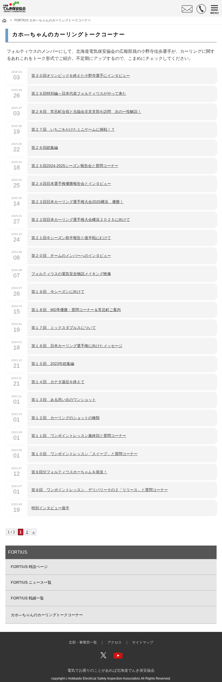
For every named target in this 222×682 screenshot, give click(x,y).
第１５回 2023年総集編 (52, 363)
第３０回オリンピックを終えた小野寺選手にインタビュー (80, 75)
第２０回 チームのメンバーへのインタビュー (71, 255)
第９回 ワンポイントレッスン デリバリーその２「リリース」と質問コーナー (99, 490)
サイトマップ (142, 642)
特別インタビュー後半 (50, 508)
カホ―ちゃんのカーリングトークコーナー (47, 615)
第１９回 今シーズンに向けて (57, 291)
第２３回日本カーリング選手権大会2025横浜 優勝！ (77, 202)
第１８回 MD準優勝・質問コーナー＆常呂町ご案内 (76, 310)
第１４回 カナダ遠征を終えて (57, 382)
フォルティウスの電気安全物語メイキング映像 (71, 274)
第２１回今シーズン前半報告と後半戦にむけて (71, 238)
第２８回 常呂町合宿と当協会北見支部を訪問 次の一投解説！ (86, 111)
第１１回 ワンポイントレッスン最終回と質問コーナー (78, 435)
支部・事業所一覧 (83, 642)
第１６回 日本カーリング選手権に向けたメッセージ (76, 346)
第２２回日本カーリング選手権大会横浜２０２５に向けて (80, 219)
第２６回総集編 (44, 147)
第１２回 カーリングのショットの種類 (65, 418)
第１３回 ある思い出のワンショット (63, 399)
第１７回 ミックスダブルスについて (63, 327)
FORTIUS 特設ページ (29, 566)
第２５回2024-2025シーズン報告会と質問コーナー (74, 166)
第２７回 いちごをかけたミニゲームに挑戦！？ (73, 129)
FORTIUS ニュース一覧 (31, 582)
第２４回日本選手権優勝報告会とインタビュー (71, 183)
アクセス (114, 642)
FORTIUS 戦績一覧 (27, 598)
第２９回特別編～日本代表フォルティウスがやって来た (78, 93)
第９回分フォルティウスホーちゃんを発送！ (69, 472)
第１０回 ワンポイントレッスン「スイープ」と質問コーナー (84, 454)
